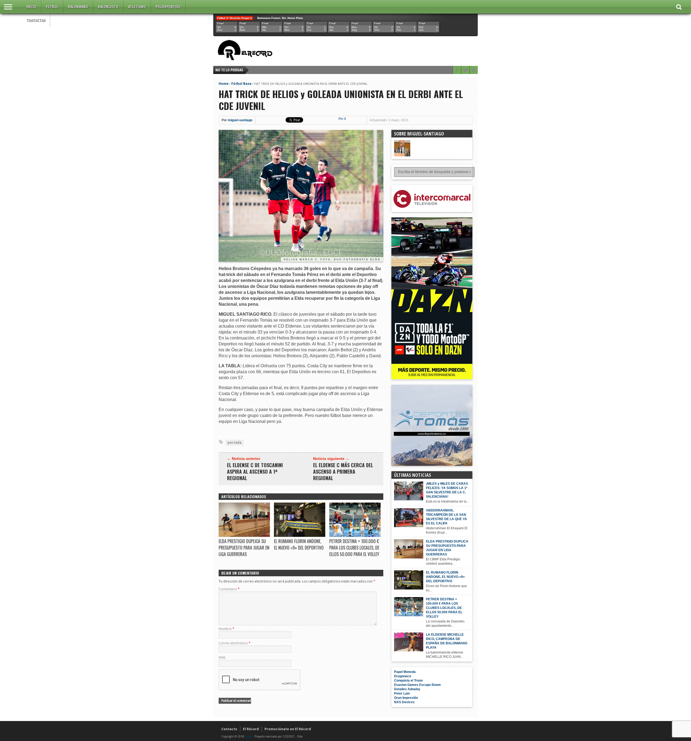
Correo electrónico (234, 643)
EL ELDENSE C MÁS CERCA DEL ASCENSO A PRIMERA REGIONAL (343, 471)
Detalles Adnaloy (407, 689)
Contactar (35, 20)
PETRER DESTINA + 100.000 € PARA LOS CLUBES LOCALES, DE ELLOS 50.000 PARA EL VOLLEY (354, 547)
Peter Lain (402, 693)
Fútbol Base (241, 83)
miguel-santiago (240, 120)
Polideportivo (168, 6)
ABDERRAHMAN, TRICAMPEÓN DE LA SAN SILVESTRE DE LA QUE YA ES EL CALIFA (446, 516)
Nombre (226, 629)
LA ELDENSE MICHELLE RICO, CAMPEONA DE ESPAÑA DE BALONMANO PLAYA (446, 641)
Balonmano (78, 6)
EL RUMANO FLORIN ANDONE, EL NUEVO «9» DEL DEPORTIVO (299, 544)
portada (235, 442)
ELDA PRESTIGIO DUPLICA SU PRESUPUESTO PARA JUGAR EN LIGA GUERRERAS (244, 547)
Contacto (229, 729)
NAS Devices (404, 702)
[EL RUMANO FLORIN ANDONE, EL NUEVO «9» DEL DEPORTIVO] (299, 535)
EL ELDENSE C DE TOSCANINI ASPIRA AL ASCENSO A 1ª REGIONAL (255, 471)
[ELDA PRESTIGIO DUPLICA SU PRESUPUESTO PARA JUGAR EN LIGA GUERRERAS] (244, 535)
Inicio (31, 6)
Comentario (229, 589)
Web (222, 657)
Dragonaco (402, 676)
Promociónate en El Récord (288, 729)
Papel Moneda (405, 672)
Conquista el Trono (408, 680)
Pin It (342, 119)
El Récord (251, 729)
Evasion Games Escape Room (417, 685)
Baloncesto (108, 6)
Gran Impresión (406, 698)
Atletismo (137, 6)
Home (224, 83)
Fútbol (52, 6)
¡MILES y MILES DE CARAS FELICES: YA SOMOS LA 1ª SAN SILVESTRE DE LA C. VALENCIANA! (447, 490)
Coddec (249, 736)
